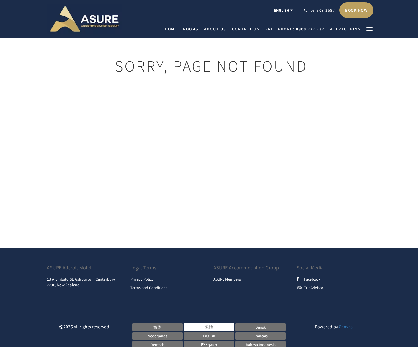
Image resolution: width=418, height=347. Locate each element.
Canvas (346, 326)
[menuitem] (172, 29)
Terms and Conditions (148, 287)
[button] (369, 28)
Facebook (312, 279)
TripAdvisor (313, 287)
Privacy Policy (142, 279)
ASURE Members (227, 279)
